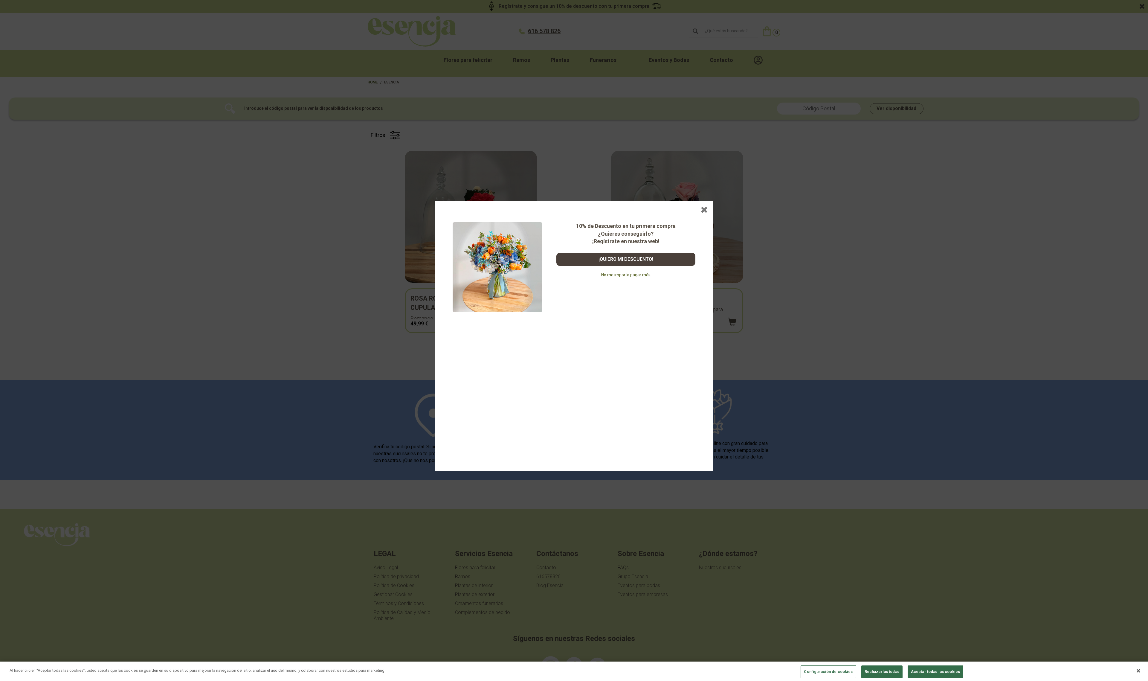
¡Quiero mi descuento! (626, 259)
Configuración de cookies (828, 671)
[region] (574, 671)
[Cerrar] (1138, 670)
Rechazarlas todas (882, 671)
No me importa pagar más (626, 274)
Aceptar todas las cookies (935, 671)
